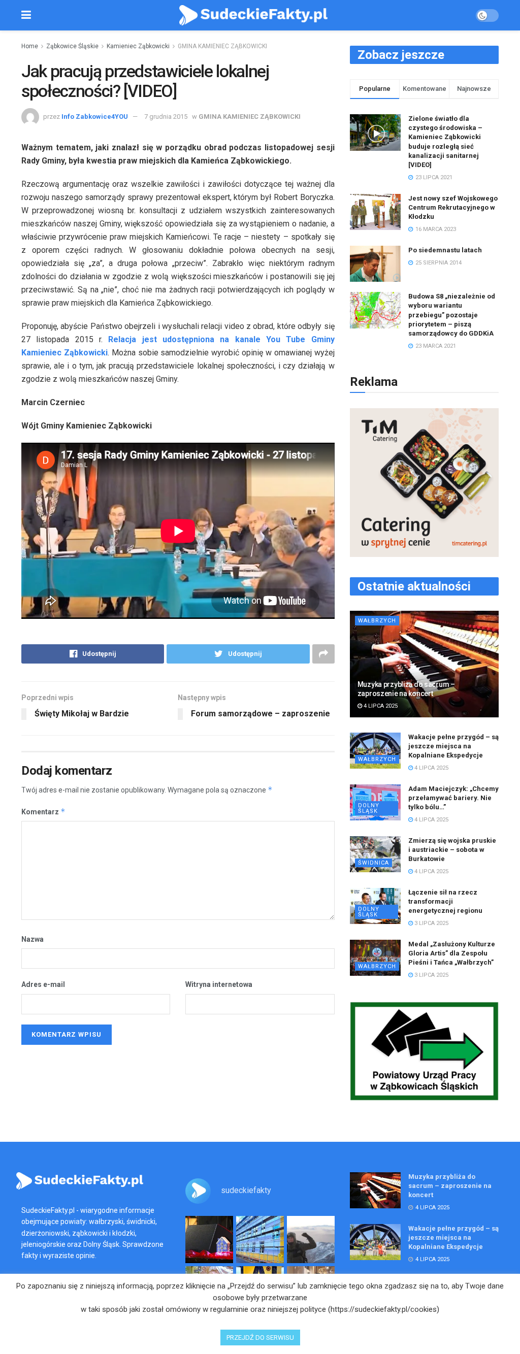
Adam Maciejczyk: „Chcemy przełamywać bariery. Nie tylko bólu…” (453, 798)
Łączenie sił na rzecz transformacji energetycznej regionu (445, 901)
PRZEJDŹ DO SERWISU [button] (260, 1337)
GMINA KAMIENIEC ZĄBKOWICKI (222, 46)
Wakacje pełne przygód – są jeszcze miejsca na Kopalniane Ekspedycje (453, 746)
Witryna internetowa (218, 984)
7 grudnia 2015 (165, 116)
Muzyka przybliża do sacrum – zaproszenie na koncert (450, 1186)
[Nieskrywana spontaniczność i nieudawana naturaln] (209, 1240)
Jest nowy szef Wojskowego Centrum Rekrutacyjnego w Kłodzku (453, 207)
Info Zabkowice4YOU (94, 116)
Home (29, 46)
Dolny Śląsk (368, 808)
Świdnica (373, 863)
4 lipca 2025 (380, 706)
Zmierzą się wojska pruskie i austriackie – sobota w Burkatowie (452, 850)
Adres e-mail (43, 984)
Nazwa (32, 939)
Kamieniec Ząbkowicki (138, 46)
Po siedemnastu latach (445, 250)
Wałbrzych (377, 620)
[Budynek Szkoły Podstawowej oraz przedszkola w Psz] (260, 1240)
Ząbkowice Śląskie (72, 46)
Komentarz (43, 811)
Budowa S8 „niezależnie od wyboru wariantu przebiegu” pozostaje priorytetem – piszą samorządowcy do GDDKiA (451, 314)
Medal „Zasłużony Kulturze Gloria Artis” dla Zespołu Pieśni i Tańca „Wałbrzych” (451, 953)
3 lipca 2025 (430, 923)
